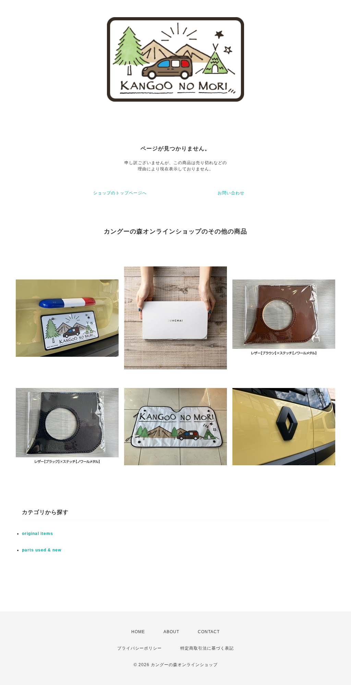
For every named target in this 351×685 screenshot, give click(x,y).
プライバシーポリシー (139, 648)
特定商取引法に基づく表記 (207, 648)
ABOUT (171, 631)
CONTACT (209, 631)
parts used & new (41, 550)
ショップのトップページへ (120, 193)
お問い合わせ (231, 193)
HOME (138, 631)
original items (37, 533)
